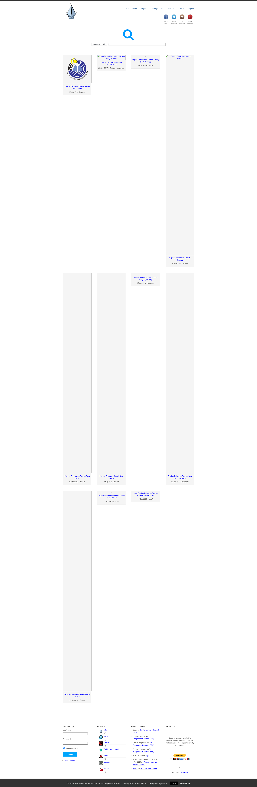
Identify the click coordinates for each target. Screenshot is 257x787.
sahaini (106, 768)
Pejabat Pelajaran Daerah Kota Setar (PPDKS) (180, 477)
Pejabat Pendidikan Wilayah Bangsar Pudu (111, 63)
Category (143, 8)
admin (106, 730)
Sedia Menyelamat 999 (148, 768)
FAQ (162, 8)
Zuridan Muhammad (111, 749)
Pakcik (106, 742)
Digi (147, 755)
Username (67, 730)
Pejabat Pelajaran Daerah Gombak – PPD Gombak (111, 496)
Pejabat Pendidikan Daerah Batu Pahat (77, 477)
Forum (134, 8)
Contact (181, 8)
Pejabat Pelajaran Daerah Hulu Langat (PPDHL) (145, 278)
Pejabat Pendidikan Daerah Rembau (179, 258)
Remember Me (72, 748)
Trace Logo (171, 8)
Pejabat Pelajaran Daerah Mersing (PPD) (77, 695)
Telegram (190, 8)
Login (127, 8)
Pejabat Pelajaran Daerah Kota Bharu (111, 477)
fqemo (106, 736)
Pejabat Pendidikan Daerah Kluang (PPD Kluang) (145, 60)
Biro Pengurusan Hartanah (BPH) (143, 737)
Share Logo (154, 8)
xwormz (106, 762)
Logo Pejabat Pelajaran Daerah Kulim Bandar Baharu (146, 494)
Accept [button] (174, 783)
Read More (185, 783)
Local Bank (184, 772)
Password (67, 739)
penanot (107, 755)
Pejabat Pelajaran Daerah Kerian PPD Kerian (77, 87)
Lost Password (70, 760)
